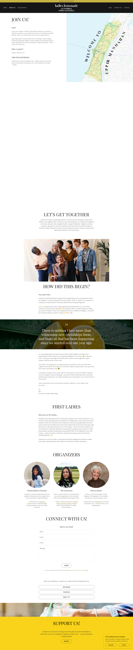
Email (29, 503)
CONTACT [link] (127, 7)
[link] (66, 7)
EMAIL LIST (66, 597)
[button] (22, 7)
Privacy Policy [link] (72, 570)
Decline (111, 645)
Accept (124, 645)
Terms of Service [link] (81, 570)
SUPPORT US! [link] (118, 7)
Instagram (42, 502)
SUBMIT (66, 565)
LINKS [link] (110, 7)
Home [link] (5, 7)
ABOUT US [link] (12, 7)
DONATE (66, 641)
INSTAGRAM (66, 587)
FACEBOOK (66, 592)
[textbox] (66, 531)
